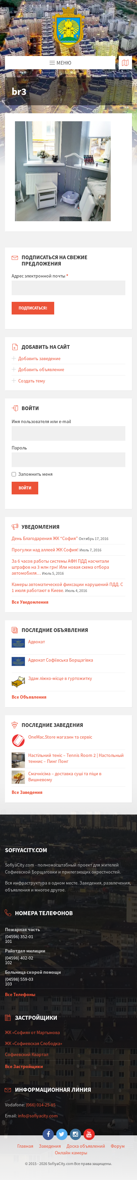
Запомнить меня (35, 474)
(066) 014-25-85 (41, 1105)
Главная (25, 1146)
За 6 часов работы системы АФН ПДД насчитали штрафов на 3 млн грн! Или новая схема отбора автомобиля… (60, 567)
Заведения (50, 1146)
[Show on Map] (125, 62)
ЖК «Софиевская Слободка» (33, 1043)
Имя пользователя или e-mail (41, 421)
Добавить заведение (39, 358)
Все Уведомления (30, 602)
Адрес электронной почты (40, 276)
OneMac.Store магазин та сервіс (60, 737)
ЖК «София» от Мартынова (32, 1032)
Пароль (19, 447)
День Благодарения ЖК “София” (45, 538)
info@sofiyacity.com (38, 1116)
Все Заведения (27, 792)
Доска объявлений (86, 1146)
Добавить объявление (41, 369)
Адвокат (36, 642)
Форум (118, 1146)
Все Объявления (29, 697)
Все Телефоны (20, 994)
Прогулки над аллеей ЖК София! (45, 550)
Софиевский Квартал (26, 1054)
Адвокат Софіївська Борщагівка (60, 660)
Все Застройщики (24, 1066)
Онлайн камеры (71, 1153)
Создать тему (31, 381)
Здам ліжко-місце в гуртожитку (60, 678)
